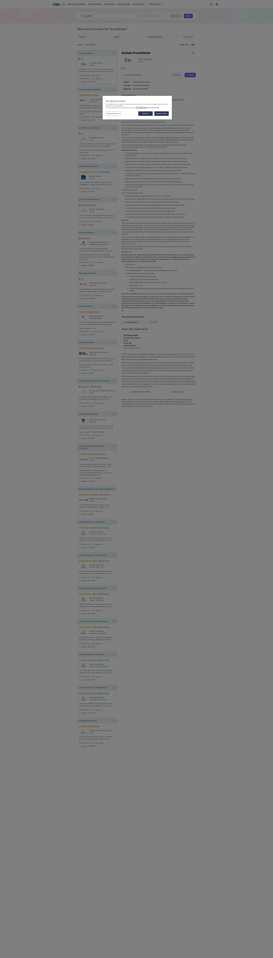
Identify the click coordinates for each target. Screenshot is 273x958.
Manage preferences (113, 113)
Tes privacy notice (154, 107)
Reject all (145, 113)
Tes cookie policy (141, 107)
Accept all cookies (161, 113)
